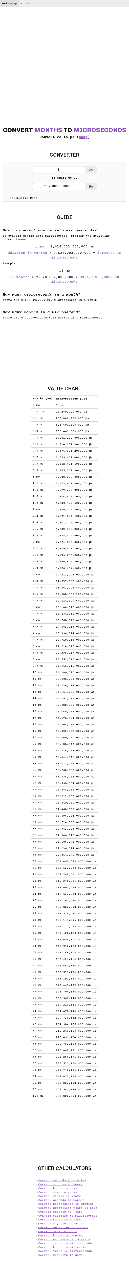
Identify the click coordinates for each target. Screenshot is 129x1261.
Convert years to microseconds (65, 1251)
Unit (9, 3)
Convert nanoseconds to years (64, 1239)
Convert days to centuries (61, 1223)
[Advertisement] (64, 349)
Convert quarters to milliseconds (67, 1216)
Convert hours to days (57, 1188)
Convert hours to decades (60, 1235)
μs (91, 187)
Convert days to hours (57, 1231)
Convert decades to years (60, 1212)
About (25, 3)
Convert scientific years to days (67, 1208)
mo (91, 170)
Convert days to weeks (57, 1192)
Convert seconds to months (61, 1200)
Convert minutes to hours (60, 1184)
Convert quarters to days (60, 1255)
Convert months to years (59, 1196)
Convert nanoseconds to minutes (66, 1204)
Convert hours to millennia (62, 1247)
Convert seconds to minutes (62, 1180)
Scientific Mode (23, 198)
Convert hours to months (59, 1219)
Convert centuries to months (63, 1227)
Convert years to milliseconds (65, 1243)
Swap (83, 137)
